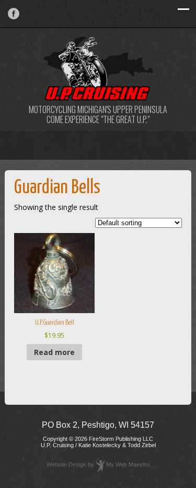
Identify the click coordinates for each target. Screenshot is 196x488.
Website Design (66, 464)
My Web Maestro (127, 464)
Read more (54, 352)
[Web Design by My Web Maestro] (100, 464)
